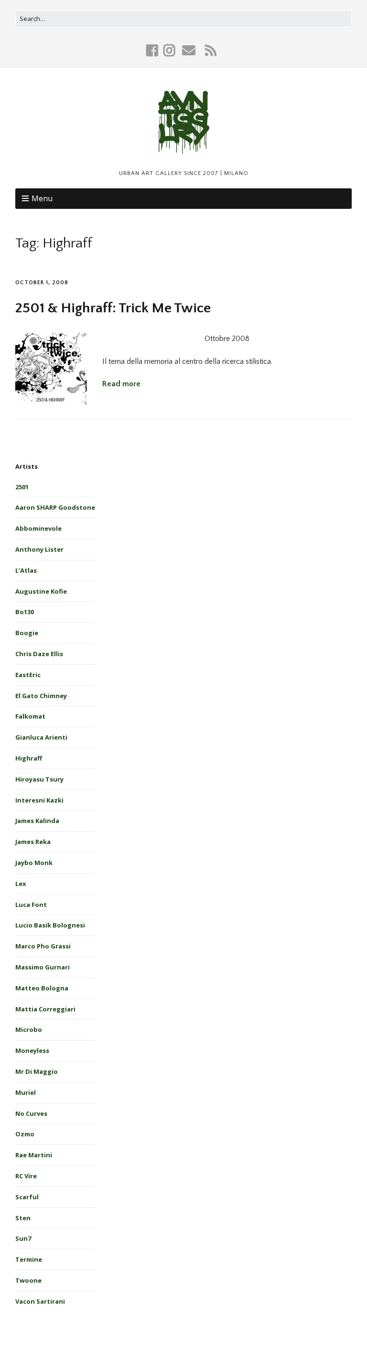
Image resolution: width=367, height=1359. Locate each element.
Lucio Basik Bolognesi (50, 925)
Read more (121, 384)
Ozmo (24, 1134)
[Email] (189, 50)
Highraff (28, 758)
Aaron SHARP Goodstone (55, 507)
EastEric (28, 674)
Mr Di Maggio (36, 1071)
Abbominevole (38, 528)
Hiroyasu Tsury (39, 779)
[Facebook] (153, 50)
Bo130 (24, 611)
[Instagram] (169, 50)
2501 (22, 487)
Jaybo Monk (34, 862)
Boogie (26, 632)
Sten (23, 1218)
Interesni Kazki (39, 800)
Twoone (28, 1280)
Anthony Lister (39, 549)
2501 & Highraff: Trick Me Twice (113, 308)
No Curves (31, 1113)
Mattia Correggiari (45, 1009)
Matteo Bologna (41, 988)
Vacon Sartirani (40, 1301)
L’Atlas (26, 570)
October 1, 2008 (41, 282)
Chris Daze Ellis (39, 653)
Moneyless (32, 1050)
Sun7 (23, 1238)
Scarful (27, 1197)
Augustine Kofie (41, 591)
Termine (28, 1259)
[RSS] (211, 50)
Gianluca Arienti (41, 737)
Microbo (28, 1029)
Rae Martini (33, 1155)
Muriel (25, 1092)
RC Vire (26, 1176)
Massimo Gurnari (42, 967)
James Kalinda (37, 820)
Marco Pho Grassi (43, 946)
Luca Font (31, 904)
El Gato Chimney (41, 695)
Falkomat (30, 716)
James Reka (33, 841)
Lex (20, 883)
